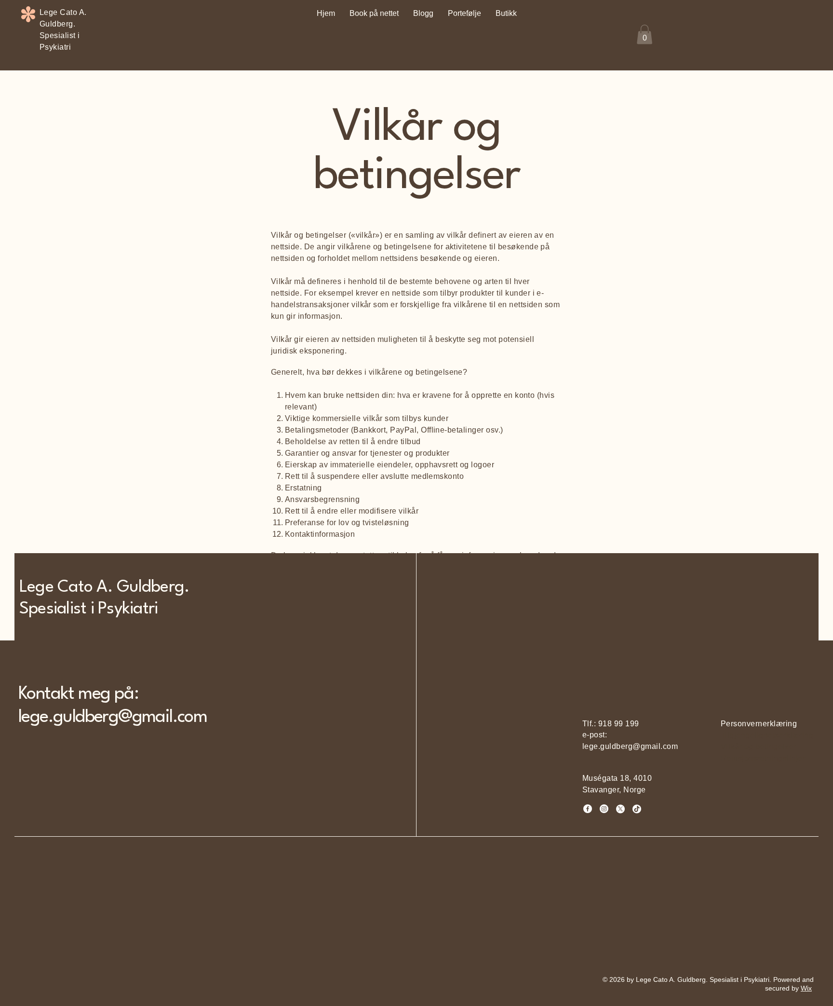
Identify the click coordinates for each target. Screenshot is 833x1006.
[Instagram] (604, 808)
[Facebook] (587, 808)
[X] (620, 808)
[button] (644, 34)
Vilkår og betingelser (758, 747)
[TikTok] (636, 808)
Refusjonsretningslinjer (763, 758)
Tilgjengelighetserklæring (767, 735)
